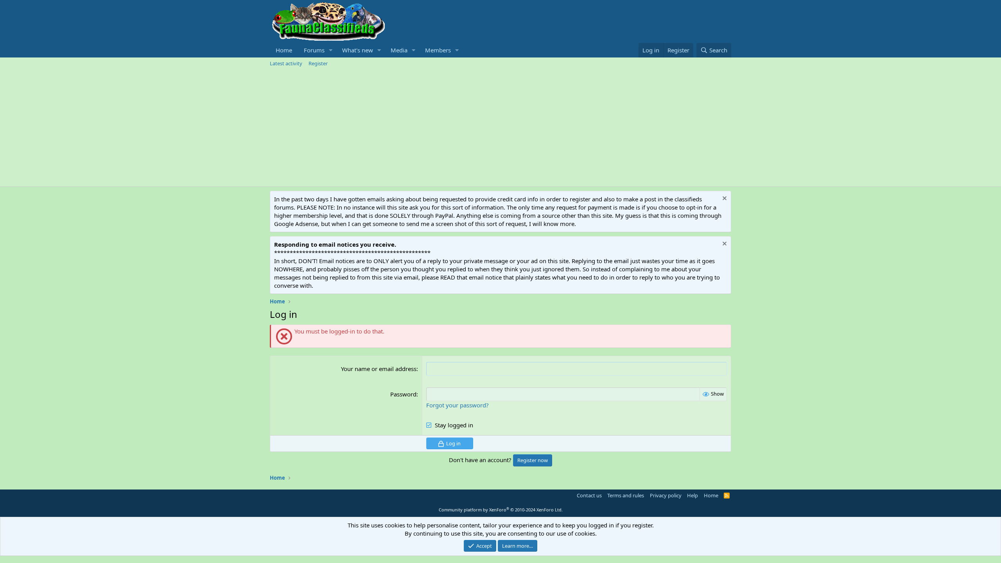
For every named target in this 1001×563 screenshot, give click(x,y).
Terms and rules (625, 495)
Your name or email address (378, 369)
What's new (357, 50)
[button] (330, 50)
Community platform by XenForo (501, 510)
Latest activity (286, 63)
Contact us (589, 495)
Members (438, 50)
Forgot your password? (457, 405)
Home (284, 50)
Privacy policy (666, 495)
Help (692, 495)
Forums (314, 50)
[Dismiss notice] (723, 199)
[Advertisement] (500, 128)
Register (318, 63)
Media (399, 50)
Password (403, 394)
